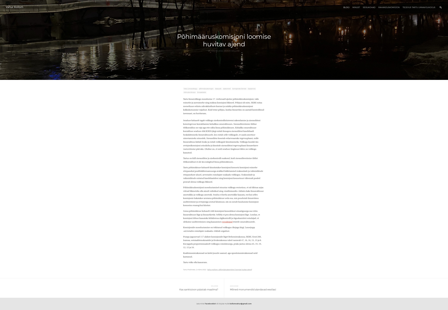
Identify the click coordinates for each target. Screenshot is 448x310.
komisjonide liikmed (239, 88)
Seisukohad (369, 7)
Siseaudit (218, 88)
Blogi (346, 7)
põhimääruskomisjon (206, 88)
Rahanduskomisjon (389, 7)
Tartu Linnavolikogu (190, 88)
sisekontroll (227, 88)
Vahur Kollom (14, 7)
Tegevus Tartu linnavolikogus (419, 7)
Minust (356, 7)
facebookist (210, 304)
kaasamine (251, 88)
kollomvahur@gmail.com (241, 304)
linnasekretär (201, 92)
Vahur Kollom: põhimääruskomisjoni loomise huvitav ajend (229, 270)
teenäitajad (227, 222)
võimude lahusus (189, 92)
